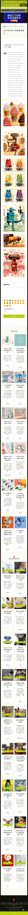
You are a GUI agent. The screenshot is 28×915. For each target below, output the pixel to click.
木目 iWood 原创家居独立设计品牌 (7, 832)
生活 (15, 1)
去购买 (7, 570)
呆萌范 (7, 592)
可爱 (10, 26)
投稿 (23, 5)
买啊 (16, 5)
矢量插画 (21, 26)
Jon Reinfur (8, 44)
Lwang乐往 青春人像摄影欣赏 (8, 795)
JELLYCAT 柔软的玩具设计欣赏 (8, 649)
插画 (9, 1)
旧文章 (14, 913)
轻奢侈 (21, 629)
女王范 (20, 664)
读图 (20, 5)
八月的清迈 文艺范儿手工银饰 (7, 685)
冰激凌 (7, 26)
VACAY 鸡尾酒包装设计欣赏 (8, 350)
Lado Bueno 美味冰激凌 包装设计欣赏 (20, 350)
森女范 (20, 738)
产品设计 (7, 365)
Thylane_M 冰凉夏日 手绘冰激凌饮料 (7, 458)
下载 (10, 5)
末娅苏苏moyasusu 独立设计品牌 (20, 649)
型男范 (20, 593)
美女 (23, 738)
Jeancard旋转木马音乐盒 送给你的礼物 (20, 759)
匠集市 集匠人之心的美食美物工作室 (20, 832)
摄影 (12, 1)
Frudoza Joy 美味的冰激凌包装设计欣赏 (8, 532)
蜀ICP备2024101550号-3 (14, 909)
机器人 (17, 26)
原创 (7, 5)
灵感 (19, 1)
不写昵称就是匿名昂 (8, 309)
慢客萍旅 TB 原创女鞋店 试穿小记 (7, 722)
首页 (6, 1)
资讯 (8, 738)
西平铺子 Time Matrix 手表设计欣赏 (20, 578)
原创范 (19, 629)
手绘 (13, 26)
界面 (4, 5)
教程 (13, 5)
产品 (22, 1)
